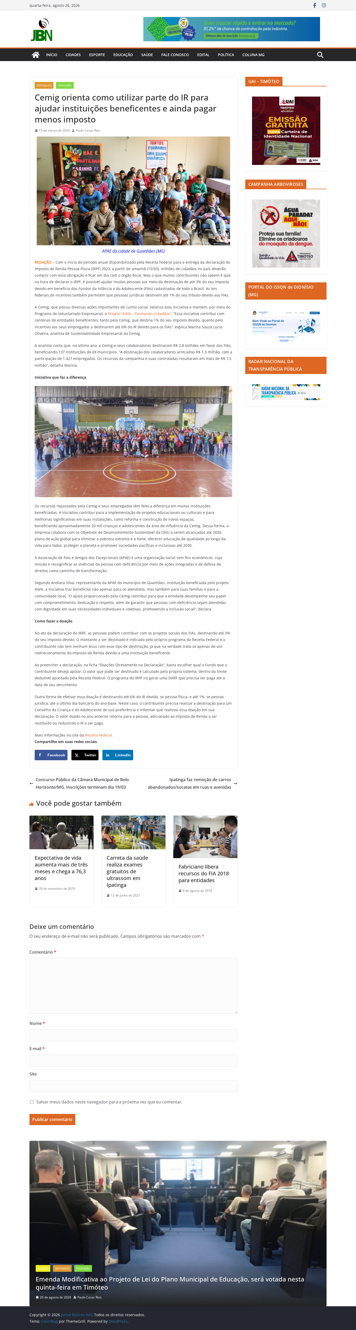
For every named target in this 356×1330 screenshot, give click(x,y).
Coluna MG (253, 54)
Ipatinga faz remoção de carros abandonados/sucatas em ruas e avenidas (189, 783)
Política (226, 54)
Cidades (73, 54)
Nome (37, 1023)
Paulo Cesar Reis (88, 130)
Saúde (147, 54)
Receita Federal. (99, 735)
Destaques (44, 85)
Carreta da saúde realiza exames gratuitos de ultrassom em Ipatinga (127, 871)
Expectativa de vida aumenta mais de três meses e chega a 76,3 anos (61, 868)
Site (33, 1074)
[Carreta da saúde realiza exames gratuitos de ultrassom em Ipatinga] (133, 819)
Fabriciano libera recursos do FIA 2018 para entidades (204, 873)
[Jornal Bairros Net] (35, 55)
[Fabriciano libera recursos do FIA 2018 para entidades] (205, 819)
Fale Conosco (175, 54)
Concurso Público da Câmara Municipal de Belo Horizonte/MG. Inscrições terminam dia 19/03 (82, 783)
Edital (203, 54)
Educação (123, 54)
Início (51, 54)
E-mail (37, 1049)
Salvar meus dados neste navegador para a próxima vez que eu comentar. (109, 1102)
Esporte (97, 54)
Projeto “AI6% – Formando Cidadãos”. (140, 313)
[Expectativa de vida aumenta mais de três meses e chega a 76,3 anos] (61, 819)
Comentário (42, 952)
